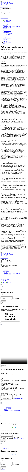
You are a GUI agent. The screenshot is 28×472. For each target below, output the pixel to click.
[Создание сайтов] (1, 284)
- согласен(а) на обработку (13, 299)
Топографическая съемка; (7, 383)
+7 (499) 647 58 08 (5, 16)
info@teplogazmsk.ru (6, 262)
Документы (8, 24)
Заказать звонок (4, 18)
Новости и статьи (7, 27)
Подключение (7, 20)
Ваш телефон (16, 298)
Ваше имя (15, 297)
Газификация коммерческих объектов (11, 26)
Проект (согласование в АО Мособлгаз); (11, 384)
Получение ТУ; (5, 381)
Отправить (3, 301)
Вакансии (5, 25)
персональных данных (19, 299)
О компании (6, 21)
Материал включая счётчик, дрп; (9, 387)
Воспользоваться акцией (6, 399)
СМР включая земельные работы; (9, 385)
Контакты (5, 28)
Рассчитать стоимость (5, 415)
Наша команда (9, 22)
